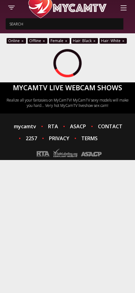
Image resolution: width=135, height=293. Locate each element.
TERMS (89, 138)
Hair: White (111, 40)
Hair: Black (83, 40)
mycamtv (25, 126)
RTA (53, 126)
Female (57, 40)
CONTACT (110, 126)
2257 (31, 138)
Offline (35, 40)
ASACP (78, 126)
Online (14, 40)
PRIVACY (59, 138)
